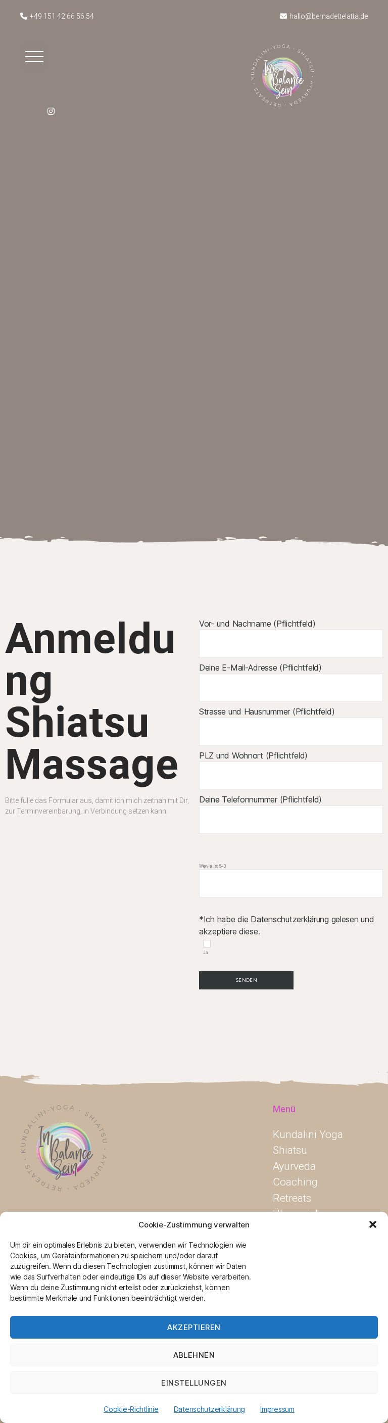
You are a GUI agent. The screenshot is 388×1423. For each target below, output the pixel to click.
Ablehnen (194, 1355)
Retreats (292, 1198)
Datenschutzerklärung (210, 1409)
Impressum (277, 1409)
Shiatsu (290, 1150)
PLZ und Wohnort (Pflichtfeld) (253, 755)
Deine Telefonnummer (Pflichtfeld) (260, 799)
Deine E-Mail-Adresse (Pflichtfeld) (260, 667)
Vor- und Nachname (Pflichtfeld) (257, 624)
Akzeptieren (194, 1327)
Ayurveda (294, 1166)
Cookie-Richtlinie (131, 1409)
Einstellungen (194, 1383)
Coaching (295, 1182)
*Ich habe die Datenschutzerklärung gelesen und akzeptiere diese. (286, 909)
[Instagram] (51, 110)
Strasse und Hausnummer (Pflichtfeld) (266, 711)
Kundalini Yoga (308, 1134)
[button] (373, 1224)
